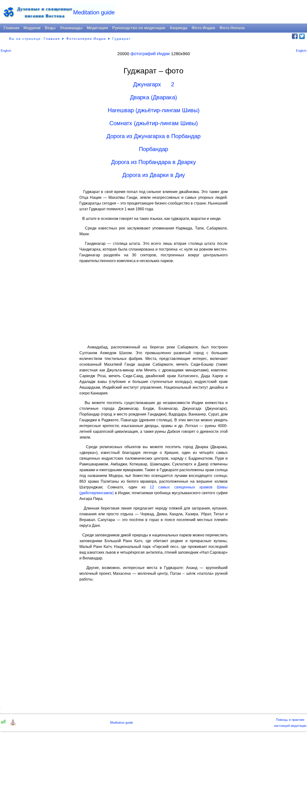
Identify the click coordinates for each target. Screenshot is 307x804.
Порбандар (153, 149)
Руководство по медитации (138, 28)
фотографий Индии (150, 53)
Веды (50, 28)
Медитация (97, 28)
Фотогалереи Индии (86, 39)
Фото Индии (203, 28)
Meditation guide (94, 12)
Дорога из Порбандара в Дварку (153, 162)
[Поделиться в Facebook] (295, 36)
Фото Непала (232, 28)
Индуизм (32, 28)
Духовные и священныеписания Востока (44, 12)
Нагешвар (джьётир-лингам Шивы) (154, 110)
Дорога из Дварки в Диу (153, 175)
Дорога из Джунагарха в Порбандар (153, 136)
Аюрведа (178, 28)
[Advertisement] (153, 304)
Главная (11, 28)
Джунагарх (147, 84)
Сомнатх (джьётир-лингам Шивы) (153, 123)
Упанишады (71, 28)
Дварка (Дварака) (153, 97)
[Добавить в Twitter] (302, 36)
